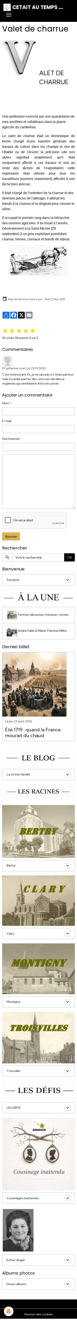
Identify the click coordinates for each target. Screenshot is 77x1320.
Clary (10, 933)
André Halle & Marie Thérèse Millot (42, 631)
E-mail (6, 421)
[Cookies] (8, 1311)
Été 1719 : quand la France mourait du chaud (33, 732)
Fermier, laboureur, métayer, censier (43, 615)
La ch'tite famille (18, 774)
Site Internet (11, 439)
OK (69, 557)
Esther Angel (16, 1260)
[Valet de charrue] (38, 260)
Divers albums (16, 1284)
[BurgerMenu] (8, 14)
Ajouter (11, 536)
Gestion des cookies (38, 1314)
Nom (5, 403)
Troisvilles (14, 1071)
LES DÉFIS (14, 1108)
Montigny (13, 1002)
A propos (13, 580)
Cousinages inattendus (23, 1198)
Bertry (11, 865)
